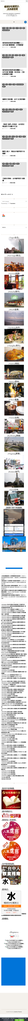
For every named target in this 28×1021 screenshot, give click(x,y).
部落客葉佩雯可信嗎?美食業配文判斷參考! (10, 595)
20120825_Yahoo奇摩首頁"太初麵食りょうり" (12, 609)
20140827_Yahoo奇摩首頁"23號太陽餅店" (11, 700)
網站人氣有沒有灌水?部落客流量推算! (9, 585)
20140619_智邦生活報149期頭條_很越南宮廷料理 (12, 689)
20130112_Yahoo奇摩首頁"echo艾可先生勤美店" (12, 639)
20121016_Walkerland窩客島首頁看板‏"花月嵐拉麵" (13, 615)
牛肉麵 (23, 55)
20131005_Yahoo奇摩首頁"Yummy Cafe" (11, 676)
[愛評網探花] (11, 817)
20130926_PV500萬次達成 (8, 670)
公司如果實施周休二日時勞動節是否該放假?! (11, 576)
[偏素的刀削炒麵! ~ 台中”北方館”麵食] (14, 90)
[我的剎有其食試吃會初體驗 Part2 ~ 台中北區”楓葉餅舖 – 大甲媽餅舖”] (14, 33)
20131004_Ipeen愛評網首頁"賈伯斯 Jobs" (11, 675)
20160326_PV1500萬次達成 (8, 750)
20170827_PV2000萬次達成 (8, 774)
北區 (10, 28)
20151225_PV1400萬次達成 (8, 748)
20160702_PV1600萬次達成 (8, 761)
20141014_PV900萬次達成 (7, 716)
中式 (7, 28)
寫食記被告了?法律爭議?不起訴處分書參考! (11, 580)
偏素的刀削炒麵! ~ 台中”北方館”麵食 (13, 99)
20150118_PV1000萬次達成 (8, 721)
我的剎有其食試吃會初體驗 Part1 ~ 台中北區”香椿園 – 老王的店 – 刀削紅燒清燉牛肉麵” (13, 72)
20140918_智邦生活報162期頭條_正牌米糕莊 (11, 711)
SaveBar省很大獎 (5, 777)
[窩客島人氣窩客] (11, 840)
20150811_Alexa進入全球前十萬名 (9, 739)
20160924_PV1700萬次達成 (8, 766)
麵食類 (12, 57)
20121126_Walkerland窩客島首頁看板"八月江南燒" (13, 631)
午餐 (13, 55)
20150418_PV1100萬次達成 (8, 726)
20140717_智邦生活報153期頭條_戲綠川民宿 (11, 692)
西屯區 (21, 109)
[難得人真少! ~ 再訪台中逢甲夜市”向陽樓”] (14, 142)
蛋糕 (23, 28)
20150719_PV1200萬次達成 (8, 737)
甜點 (20, 28)
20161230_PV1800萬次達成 (8, 771)
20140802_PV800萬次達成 (8, 694)
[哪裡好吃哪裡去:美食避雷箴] (11, 8)
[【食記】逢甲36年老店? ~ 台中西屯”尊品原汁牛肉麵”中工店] (14, 115)
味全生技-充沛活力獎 (6, 779)
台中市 (17, 28)
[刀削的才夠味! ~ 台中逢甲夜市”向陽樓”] (14, 169)
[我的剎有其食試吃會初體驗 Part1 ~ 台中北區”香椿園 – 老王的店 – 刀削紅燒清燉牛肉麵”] (14, 61)
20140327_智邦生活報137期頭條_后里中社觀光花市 (13, 681)
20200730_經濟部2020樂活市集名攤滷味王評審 (12, 775)
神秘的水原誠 (13, 47)
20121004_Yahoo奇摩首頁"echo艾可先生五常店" (13, 611)
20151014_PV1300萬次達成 (8, 740)
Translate (12, 203)
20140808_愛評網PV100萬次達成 (9, 695)
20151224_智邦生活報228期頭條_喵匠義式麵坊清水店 (13, 747)
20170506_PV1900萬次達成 (8, 772)
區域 (13, 28)
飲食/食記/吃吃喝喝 (6, 30)
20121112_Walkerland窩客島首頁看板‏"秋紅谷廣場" (13, 617)
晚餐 (20, 55)
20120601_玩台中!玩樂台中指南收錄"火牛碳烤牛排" (13, 604)
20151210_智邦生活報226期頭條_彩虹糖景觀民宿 (12, 745)
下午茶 (4, 28)
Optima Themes (18, 1011)
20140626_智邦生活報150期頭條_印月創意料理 (12, 691)
